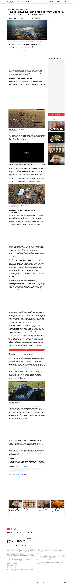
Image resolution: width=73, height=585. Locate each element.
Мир (48, 5)
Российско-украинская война (21, 9)
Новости (9, 532)
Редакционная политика (21, 541)
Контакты (54, 582)
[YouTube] (23, 2)
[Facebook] (17, 2)
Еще (64, 5)
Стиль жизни (58, 5)
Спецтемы (51, 1)
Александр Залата (12, 18)
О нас (8, 536)
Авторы (29, 534)
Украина (44, 5)
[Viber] (25, 2)
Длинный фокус (21, 534)
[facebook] (8, 545)
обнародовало (24, 81)
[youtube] (17, 545)
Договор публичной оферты (10, 541)
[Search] (65, 2)
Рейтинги (58, 1)
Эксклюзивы (22, 5)
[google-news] (23, 545)
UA (62, 1)
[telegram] (14, 545)
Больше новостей (56, 114)
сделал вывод (29, 267)
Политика (37, 5)
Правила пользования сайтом (30, 537)
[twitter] (11, 545)
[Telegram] (21, 2)
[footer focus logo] (12, 529)
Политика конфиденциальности (44, 582)
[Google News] (27, 2)
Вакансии (19, 536)
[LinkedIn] (28, 2)
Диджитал (11, 9)
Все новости (15, 5)
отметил (12, 133)
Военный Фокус (30, 5)
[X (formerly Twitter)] (19, 2)
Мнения (45, 1)
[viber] (20, 545)
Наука (52, 5)
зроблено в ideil (63, 582)
